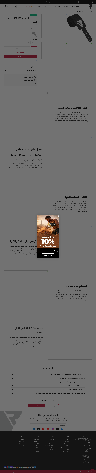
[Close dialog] (58, 216)
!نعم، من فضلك (48, 255)
